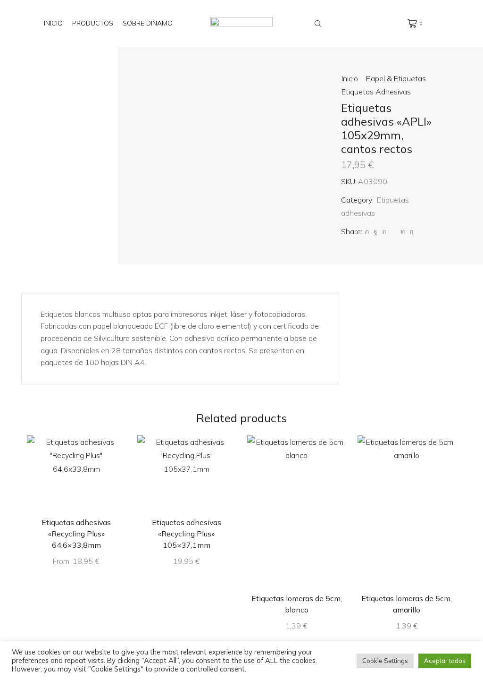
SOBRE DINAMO (148, 23)
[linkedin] (402, 231)
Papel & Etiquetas (396, 78)
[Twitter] (366, 231)
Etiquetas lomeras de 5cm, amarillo (406, 604)
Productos (92, 23)
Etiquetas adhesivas (376, 91)
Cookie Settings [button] (385, 660)
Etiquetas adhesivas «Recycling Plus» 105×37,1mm (186, 534)
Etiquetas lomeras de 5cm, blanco (296, 604)
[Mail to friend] (393, 231)
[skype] (410, 231)
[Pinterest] (384, 231)
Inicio (53, 23)
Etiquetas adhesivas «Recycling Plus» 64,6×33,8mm (76, 534)
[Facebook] (375, 231)
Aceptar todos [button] (445, 660)
